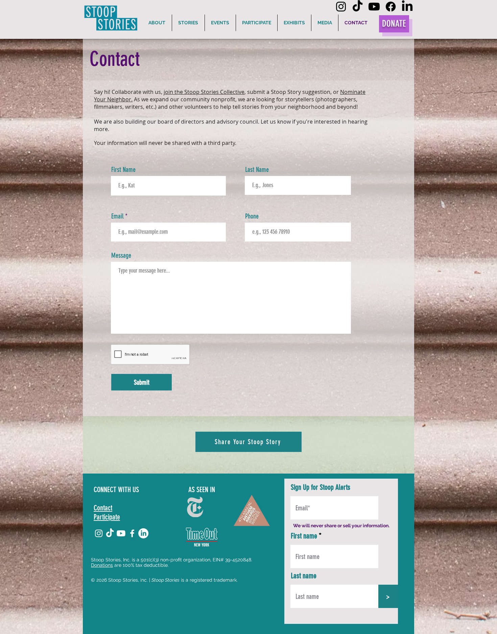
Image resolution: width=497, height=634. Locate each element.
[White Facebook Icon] (132, 533)
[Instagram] (341, 6)
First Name (123, 169)
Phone (252, 216)
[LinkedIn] (407, 6)
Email (117, 216)
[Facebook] (390, 6)
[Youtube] (374, 6)
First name (304, 536)
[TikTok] (357, 6)
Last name (303, 576)
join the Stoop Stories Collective (204, 92)
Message (121, 255)
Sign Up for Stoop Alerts (320, 487)
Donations (102, 565)
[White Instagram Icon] (99, 533)
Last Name (257, 169)
